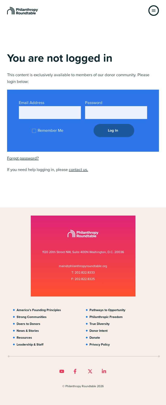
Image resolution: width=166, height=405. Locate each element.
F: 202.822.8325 (83, 279)
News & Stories (28, 330)
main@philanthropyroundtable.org (83, 266)
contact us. (78, 170)
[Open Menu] (153, 10)
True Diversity (99, 323)
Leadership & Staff (30, 344)
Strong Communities (32, 317)
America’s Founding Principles (39, 310)
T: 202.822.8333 (83, 272)
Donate (94, 337)
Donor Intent (98, 330)
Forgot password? (23, 158)
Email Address (31, 103)
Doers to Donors (28, 323)
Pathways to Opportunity (107, 310)
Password (93, 103)
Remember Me (50, 130)
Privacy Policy (99, 344)
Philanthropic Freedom (106, 317)
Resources (24, 337)
